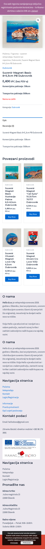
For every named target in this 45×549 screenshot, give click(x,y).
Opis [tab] (4, 120)
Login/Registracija (10, 397)
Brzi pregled (12, 179)
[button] (38, 20)
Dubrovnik (16, 60)
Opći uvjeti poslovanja (12, 410)
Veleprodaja (7, 390)
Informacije (7, 403)
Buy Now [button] (12, 217)
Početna (6, 54)
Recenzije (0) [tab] (8, 126)
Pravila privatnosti (10, 407)
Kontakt (6, 393)
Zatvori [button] (34, 11)
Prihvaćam (27, 543)
